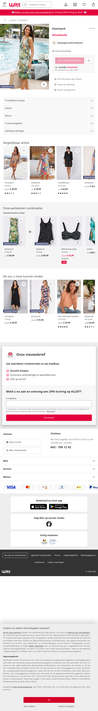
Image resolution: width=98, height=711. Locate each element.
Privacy (57, 555)
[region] (49, 667)
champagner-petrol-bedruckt (70, 43)
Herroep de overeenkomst (15, 555)
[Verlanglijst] (84, 4)
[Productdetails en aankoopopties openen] (21, 242)
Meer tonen (51, 411)
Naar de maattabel (63, 51)
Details (8, 108)
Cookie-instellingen (66, 706)
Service (7, 468)
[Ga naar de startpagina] (14, 4)
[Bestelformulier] (75, 4)
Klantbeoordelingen (14, 130)
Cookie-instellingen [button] (55, 562)
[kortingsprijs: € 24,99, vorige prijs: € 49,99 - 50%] (71, 231)
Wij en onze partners (12, 632)
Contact (7, 434)
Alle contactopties (18, 450)
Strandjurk (22, 20)
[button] (4, 4)
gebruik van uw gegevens (79, 632)
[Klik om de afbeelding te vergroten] (44, 84)
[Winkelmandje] (93, 4)
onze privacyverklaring (22, 687)
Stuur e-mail (15, 443)
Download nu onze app (49, 500)
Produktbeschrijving (14, 100)
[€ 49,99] (15, 163)
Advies (7, 476)
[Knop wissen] (49, 5)
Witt (5, 460)
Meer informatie (36, 646)
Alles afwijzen (29, 706)
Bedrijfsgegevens (88, 555)
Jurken (13, 20)
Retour (8, 115)
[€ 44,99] (69, 163)
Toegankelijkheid (70, 555)
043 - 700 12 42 (61, 447)
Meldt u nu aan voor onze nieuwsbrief (33, 12)
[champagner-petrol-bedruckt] (54, 43)
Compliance (39, 562)
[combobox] (40, 5)
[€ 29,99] (42, 163)
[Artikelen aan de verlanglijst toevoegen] (89, 60)
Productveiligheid (13, 123)
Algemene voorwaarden (41, 555)
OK (49, 700)
